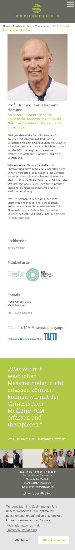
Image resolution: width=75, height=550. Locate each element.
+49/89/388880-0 (22, 313)
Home (6, 26)
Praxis (16, 26)
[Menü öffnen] (70, 4)
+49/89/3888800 (40, 493)
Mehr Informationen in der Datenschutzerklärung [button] (24, 528)
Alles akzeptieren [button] (53, 540)
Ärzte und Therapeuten (36, 26)
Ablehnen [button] (21, 540)
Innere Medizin (16, 248)
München (60, 143)
